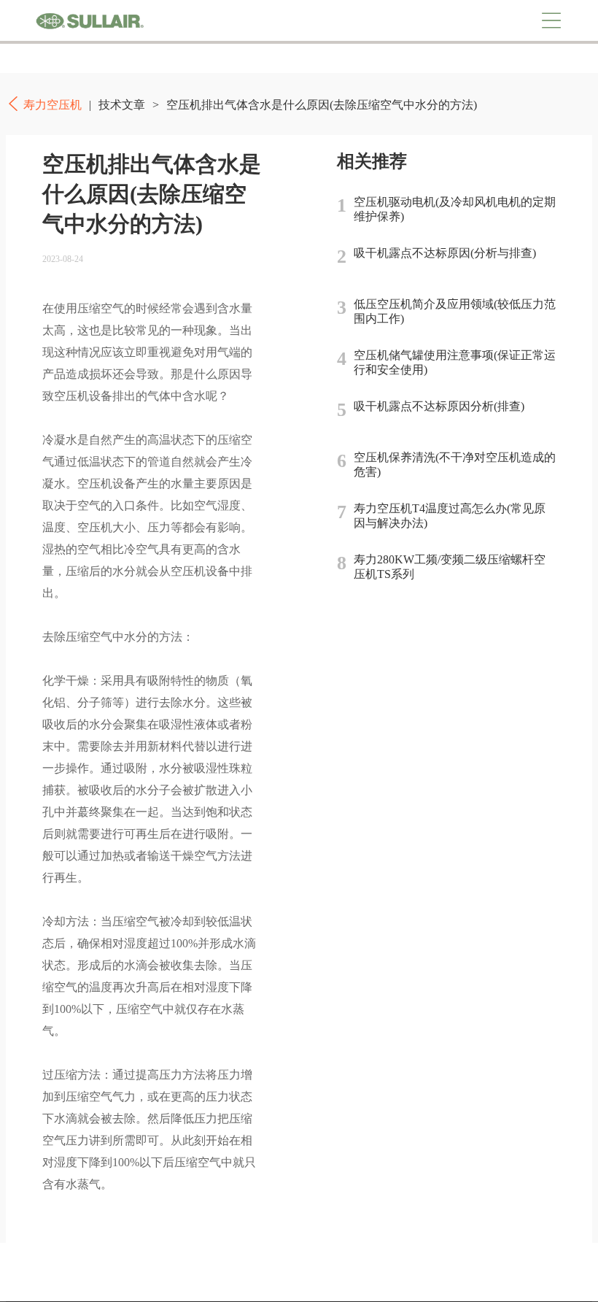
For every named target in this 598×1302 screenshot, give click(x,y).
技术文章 (121, 105)
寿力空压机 (90, 21)
